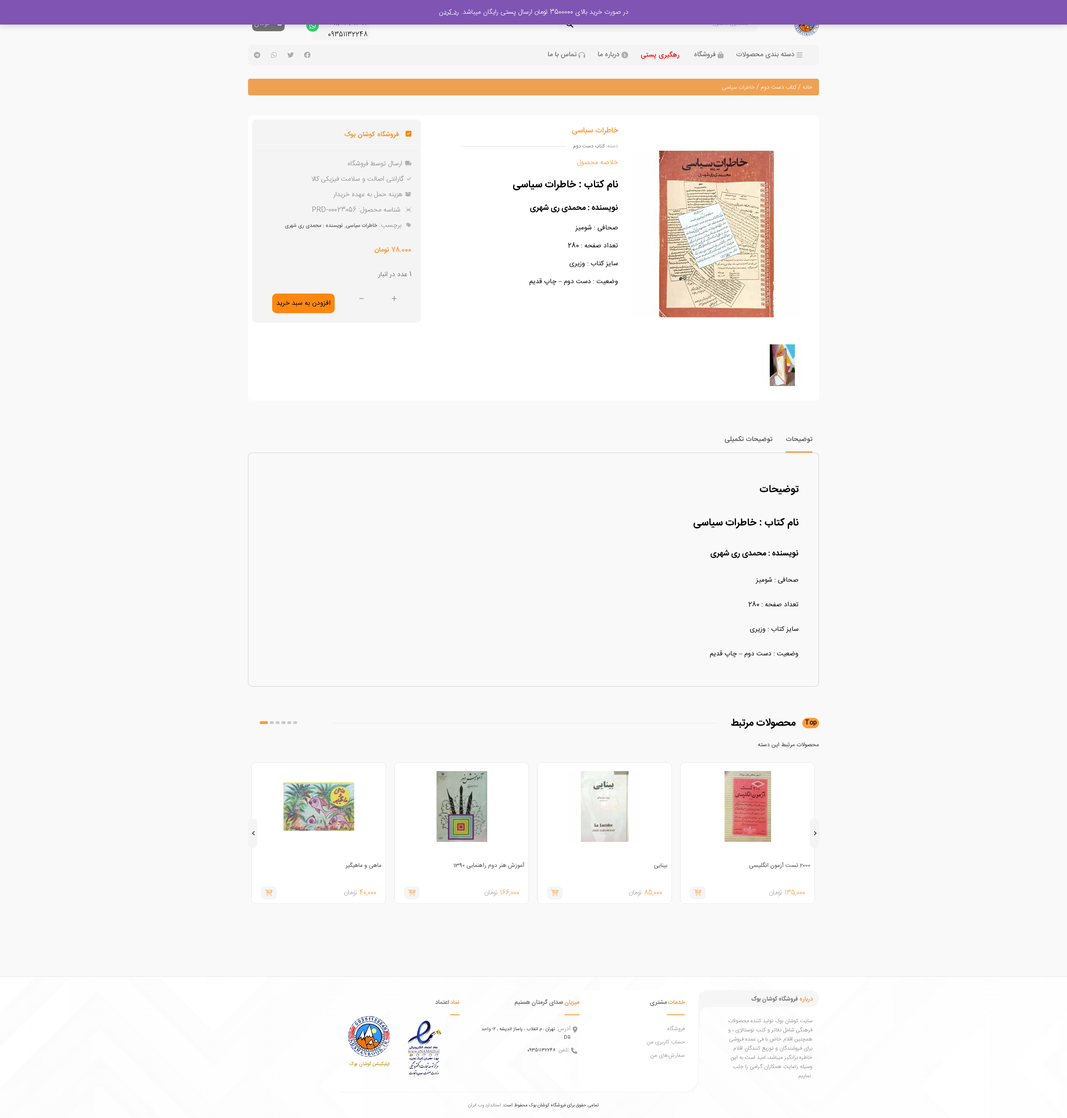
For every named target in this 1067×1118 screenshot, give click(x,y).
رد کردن (449, 12)
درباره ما (608, 55)
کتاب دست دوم (778, 87)
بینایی (660, 866)
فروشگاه (705, 55)
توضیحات (799, 439)
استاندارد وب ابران (484, 1105)
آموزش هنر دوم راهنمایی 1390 (488, 866)
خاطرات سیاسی (361, 226)
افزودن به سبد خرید (303, 303)
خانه (807, 87)
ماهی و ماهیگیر (363, 866)
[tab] (799, 443)
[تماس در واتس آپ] (312, 27)
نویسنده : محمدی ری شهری (314, 226)
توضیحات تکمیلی (748, 439)
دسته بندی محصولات (765, 55)
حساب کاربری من (665, 1042)
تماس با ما (562, 55)
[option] (782, 365)
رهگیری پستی (660, 55)
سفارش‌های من (667, 1055)
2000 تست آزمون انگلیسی (779, 866)
